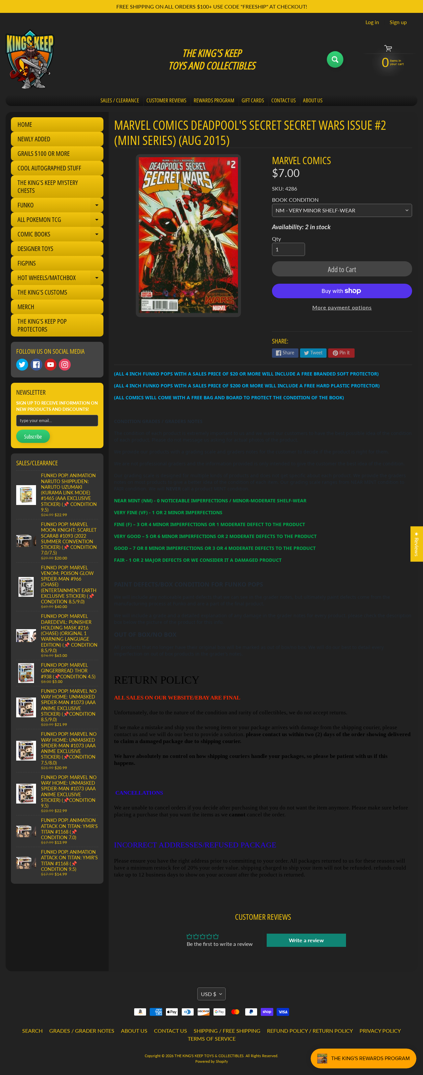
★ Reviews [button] (417, 543)
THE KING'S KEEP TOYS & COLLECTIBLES (209, 1056)
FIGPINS (27, 263)
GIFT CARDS (253, 100)
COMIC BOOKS (60, 235)
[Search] (335, 59)
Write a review (306, 940)
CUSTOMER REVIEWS (166, 100)
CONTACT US (283, 100)
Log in (372, 22)
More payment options (342, 307)
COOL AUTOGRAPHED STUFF (49, 167)
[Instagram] (65, 365)
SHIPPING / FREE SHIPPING (227, 1030)
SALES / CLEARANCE (119, 100)
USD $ (208, 994)
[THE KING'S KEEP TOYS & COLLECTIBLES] (30, 59)
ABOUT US (313, 100)
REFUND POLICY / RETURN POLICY (310, 1030)
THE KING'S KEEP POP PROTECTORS (42, 325)
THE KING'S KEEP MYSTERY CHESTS (48, 186)
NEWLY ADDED (34, 138)
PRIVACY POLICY (380, 1030)
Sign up (398, 22)
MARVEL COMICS (301, 160)
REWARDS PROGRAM (214, 100)
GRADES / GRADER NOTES (81, 1030)
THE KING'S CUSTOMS (42, 292)
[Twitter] (22, 365)
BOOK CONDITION (295, 200)
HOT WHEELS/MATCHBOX (60, 279)
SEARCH (32, 1030)
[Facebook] (36, 365)
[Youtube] (51, 365)
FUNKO (60, 206)
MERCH (26, 306)
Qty (276, 238)
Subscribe (33, 436)
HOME (25, 124)
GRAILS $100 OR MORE (44, 153)
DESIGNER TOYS (35, 248)
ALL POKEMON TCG (60, 221)
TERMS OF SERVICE (212, 1038)
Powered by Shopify (211, 1061)
